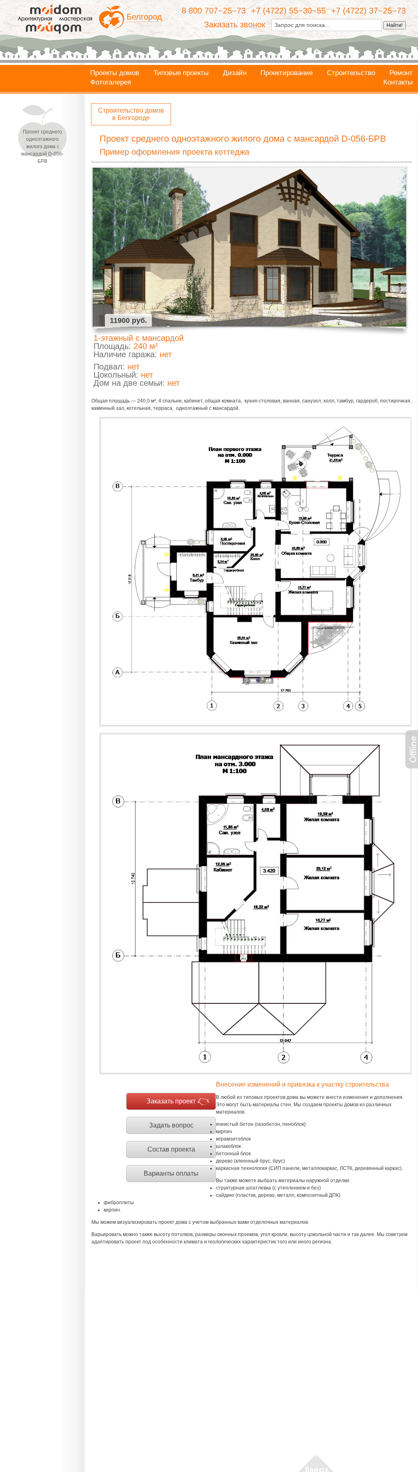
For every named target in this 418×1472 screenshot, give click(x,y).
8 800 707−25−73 (214, 10)
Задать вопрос (171, 1125)
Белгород (144, 16)
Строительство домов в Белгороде (131, 114)
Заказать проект (171, 1101)
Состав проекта (171, 1149)
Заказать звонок (234, 24)
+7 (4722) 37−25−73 (368, 10)
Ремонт (401, 73)
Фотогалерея (110, 82)
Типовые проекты (181, 73)
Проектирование (286, 73)
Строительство (351, 73)
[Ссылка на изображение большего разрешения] (255, 572)
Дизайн (235, 73)
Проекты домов (114, 73)
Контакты (398, 82)
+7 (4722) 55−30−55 (288, 10)
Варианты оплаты (171, 1173)
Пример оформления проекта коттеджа (174, 151)
